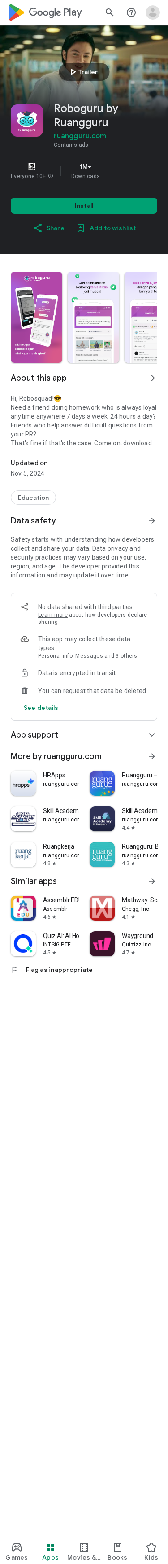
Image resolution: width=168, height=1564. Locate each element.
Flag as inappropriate (52, 970)
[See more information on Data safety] (152, 520)
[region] (84, 171)
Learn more (53, 615)
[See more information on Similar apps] (152, 881)
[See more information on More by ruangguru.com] (152, 756)
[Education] (33, 497)
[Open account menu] (153, 12)
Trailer (83, 71)
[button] (50, 176)
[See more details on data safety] (41, 707)
